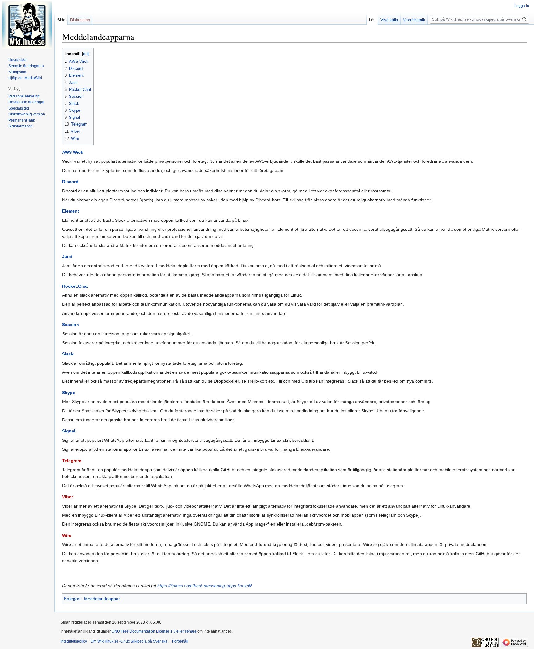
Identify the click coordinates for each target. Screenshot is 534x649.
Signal (68, 430)
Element (70, 210)
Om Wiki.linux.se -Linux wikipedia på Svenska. (129, 641)
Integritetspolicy (74, 641)
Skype (68, 392)
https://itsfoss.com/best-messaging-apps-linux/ (202, 585)
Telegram (71, 460)
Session (70, 324)
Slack (68, 353)
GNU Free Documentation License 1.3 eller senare (154, 631)
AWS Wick (72, 152)
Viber (67, 496)
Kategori (72, 598)
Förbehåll (180, 641)
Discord (70, 181)
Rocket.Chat (75, 286)
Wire (66, 535)
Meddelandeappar (102, 598)
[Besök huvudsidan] (27, 24)
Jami (67, 256)
